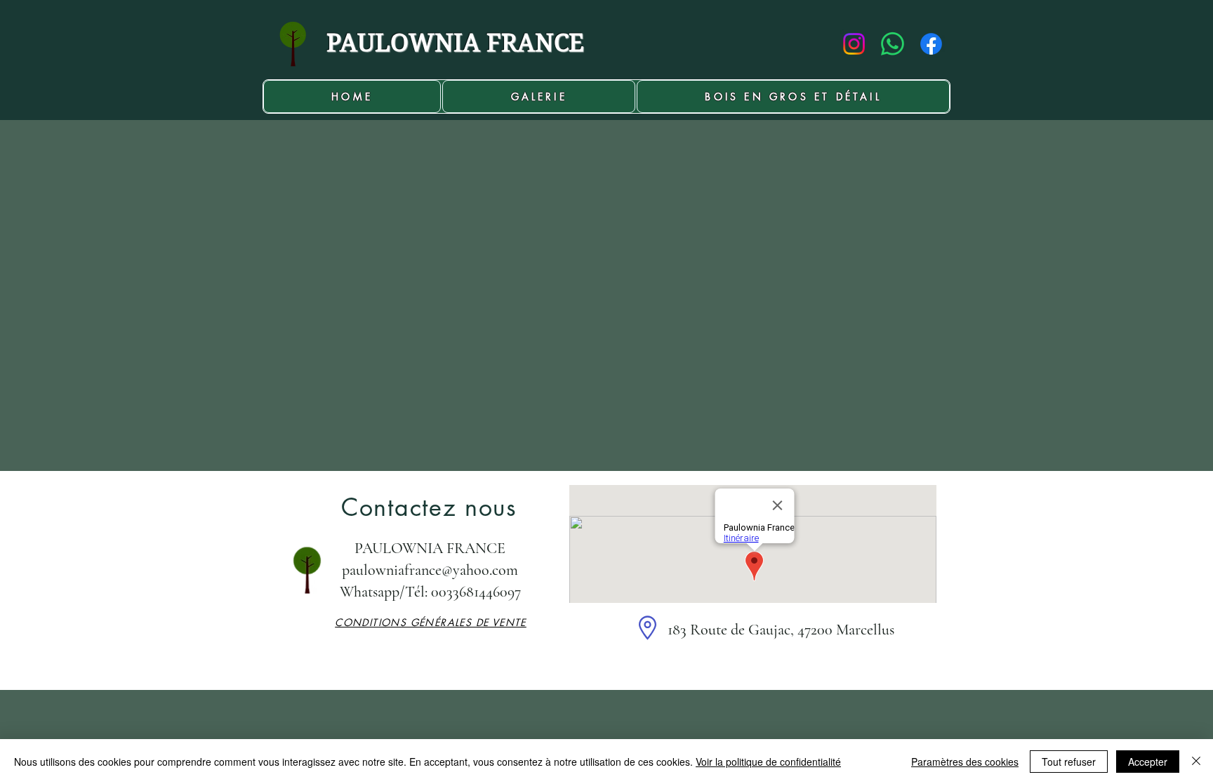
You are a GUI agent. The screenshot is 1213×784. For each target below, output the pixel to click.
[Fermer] (1196, 761)
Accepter (1147, 762)
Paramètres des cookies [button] (965, 762)
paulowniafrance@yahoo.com (430, 570)
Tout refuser (1069, 762)
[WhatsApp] (892, 43)
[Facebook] (931, 43)
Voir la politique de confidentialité (768, 762)
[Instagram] (854, 43)
